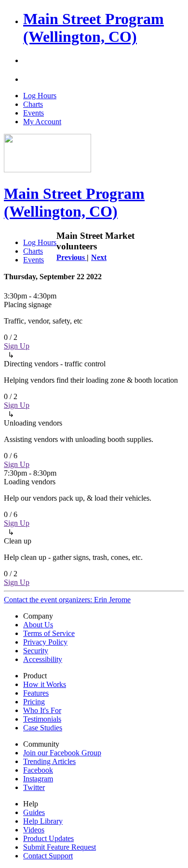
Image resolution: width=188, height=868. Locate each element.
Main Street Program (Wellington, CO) (93, 27)
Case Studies (42, 728)
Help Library (43, 821)
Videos (33, 830)
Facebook (38, 770)
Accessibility (42, 659)
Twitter (34, 787)
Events (33, 113)
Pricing (34, 702)
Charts (33, 104)
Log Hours (39, 95)
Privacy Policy (45, 642)
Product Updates (48, 838)
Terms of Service (49, 633)
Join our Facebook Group (62, 753)
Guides (34, 812)
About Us (38, 625)
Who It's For (42, 710)
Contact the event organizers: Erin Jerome (67, 600)
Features (36, 693)
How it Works (44, 684)
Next (99, 257)
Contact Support (48, 856)
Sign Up (16, 346)
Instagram (38, 779)
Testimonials (42, 719)
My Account (42, 121)
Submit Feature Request (59, 847)
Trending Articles (49, 761)
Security (35, 651)
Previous (71, 257)
